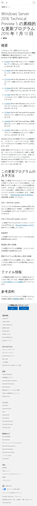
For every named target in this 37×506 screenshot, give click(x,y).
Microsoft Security (6, 408)
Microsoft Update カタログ (24, 225)
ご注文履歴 (5, 362)
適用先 (5, 38)
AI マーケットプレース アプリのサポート (12, 443)
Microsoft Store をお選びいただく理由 (11, 365)
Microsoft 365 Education (8, 383)
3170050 (7, 103)
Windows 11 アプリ (7, 340)
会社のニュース (6, 471)
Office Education (6, 387)
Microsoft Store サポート (8, 356)
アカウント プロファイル (8, 349)
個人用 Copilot (5, 331)
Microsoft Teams (6, 427)
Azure (3, 411)
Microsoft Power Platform (8, 452)
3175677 (7, 62)
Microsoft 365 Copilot (7, 424)
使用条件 (19, 499)
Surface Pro (5, 318)
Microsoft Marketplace (7, 449)
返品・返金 (5, 359)
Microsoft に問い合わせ (8, 496)
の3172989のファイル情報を (13, 282)
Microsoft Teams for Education (9, 380)
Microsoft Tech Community (8, 446)
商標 (23, 499)
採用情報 (4, 467)
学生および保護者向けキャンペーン (11, 393)
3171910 (7, 79)
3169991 (7, 130)
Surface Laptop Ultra (7, 324)
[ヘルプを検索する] (7, 2)
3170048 (7, 88)
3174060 (7, 70)
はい (12, 308)
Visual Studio (5, 458)
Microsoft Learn (6, 439)
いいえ (24, 308)
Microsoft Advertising (7, 421)
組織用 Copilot (5, 328)
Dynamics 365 (5, 415)
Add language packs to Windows (22, 195)
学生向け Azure (6, 396)
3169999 (7, 121)
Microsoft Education (7, 374)
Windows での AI (6, 334)
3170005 (7, 112)
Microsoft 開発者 (6, 436)
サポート (5, 7)
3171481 (7, 95)
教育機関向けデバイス (7, 377)
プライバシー (18, 496)
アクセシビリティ (6, 480)
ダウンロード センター (8, 352)
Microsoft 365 (5, 418)
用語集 (16, 299)
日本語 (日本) (8, 486)
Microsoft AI (5, 405)
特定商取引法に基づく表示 (8, 499)
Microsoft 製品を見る (7, 337)
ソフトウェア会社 (6, 455)
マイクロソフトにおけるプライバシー (11, 474)
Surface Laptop (5, 321)
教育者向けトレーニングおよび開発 (11, 390)
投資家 (4, 477)
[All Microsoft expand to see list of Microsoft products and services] (2, 2)
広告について (29, 499)
